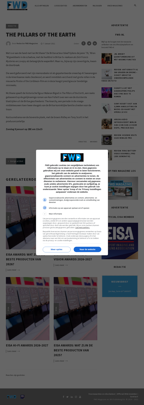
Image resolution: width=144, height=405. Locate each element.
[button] (72, 214)
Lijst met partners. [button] (82, 227)
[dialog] (72, 202)
